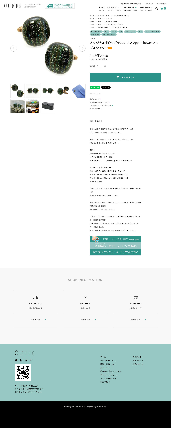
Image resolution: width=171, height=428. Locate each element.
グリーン (109, 18)
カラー (100, 18)
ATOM (107, 382)
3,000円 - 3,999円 (110, 21)
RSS (102, 382)
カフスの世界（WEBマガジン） (131, 4)
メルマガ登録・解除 (108, 378)
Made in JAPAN (103, 27)
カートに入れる (128, 77)
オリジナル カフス (104, 15)
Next (82, 48)
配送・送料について (108, 364)
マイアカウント (162, 4)
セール (100, 24)
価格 (99, 21)
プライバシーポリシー (109, 375)
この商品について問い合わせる (100, 105)
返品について (94, 99)
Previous (13, 48)
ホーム (92, 15)
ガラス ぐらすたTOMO (119, 27)
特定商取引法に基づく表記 (99, 102)
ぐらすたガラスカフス (121, 15)
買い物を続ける (95, 108)
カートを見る (138, 360)
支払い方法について (108, 360)
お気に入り (149, 4)
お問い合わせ (138, 364)
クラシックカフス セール (114, 24)
